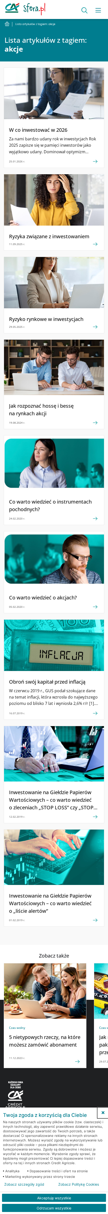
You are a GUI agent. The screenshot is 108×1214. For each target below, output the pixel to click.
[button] (103, 1113)
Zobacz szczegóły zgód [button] (24, 1184)
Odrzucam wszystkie (54, 1208)
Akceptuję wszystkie (54, 1198)
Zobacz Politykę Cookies (78, 1184)
